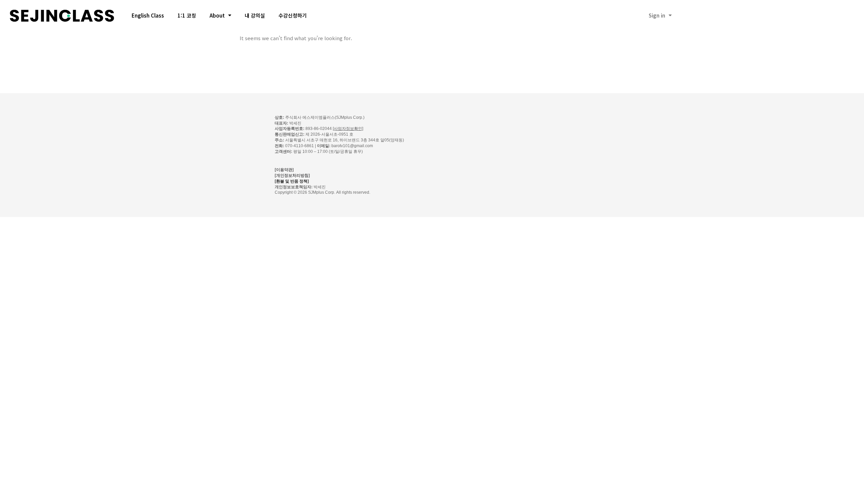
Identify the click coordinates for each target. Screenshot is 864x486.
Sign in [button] (657, 15)
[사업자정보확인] (348, 128)
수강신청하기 (292, 15)
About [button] (217, 15)
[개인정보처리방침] (292, 175)
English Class (148, 15)
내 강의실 (255, 15)
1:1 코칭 (187, 15)
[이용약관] (284, 169)
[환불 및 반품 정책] (292, 181)
